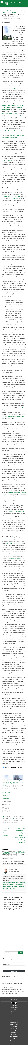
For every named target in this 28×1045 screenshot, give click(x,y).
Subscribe (14, 971)
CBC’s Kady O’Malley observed (14, 543)
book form (15, 198)
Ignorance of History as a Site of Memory (18, 782)
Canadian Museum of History (10, 131)
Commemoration (10, 820)
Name (7, 959)
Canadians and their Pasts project (11, 196)
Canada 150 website (15, 558)
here (12, 103)
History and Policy (13, 12)
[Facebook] (13, 999)
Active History (16, 2)
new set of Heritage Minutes (10, 114)
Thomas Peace (13, 869)
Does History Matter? (18, 816)
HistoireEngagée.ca (13, 993)
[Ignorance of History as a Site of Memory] (18, 777)
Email (7, 964)
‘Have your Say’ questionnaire (17, 511)
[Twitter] (11, 999)
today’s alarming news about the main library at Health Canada (13, 105)
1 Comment (17, 18)
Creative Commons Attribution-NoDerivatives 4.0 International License (13, 852)
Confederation (18, 820)
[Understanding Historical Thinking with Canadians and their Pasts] (7, 777)
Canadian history (12, 11)
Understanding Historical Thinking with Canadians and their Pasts (7, 783)
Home (3, 11)
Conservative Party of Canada (10, 822)
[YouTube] (14, 999)
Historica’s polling (7, 160)
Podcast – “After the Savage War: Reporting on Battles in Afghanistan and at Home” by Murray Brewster (19, 835)
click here (9, 991)
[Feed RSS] (16, 999)
